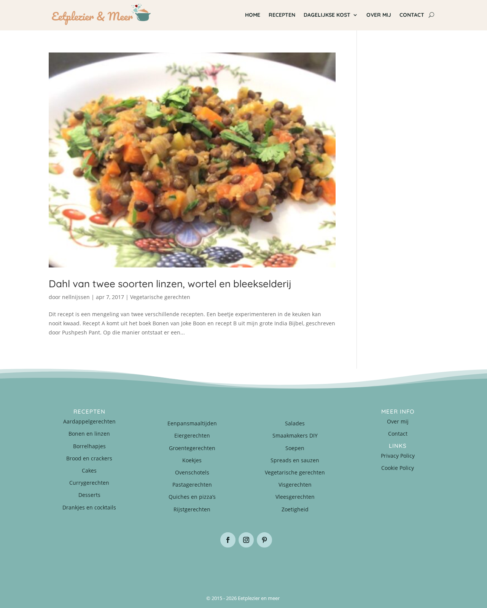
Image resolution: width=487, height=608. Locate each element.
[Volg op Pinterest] (264, 540)
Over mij (378, 14)
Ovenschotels (192, 472)
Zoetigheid (295, 509)
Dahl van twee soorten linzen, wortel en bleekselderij (170, 283)
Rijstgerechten (191, 509)
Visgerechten (295, 484)
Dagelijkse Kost (327, 14)
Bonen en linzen (89, 433)
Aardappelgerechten (89, 421)
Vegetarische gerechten (160, 297)
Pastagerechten (192, 484)
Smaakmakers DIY (295, 435)
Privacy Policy (398, 455)
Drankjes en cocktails (89, 507)
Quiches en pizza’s (192, 496)
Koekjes (192, 460)
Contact (411, 14)
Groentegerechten (192, 448)
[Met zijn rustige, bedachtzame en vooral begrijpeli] (81, 566)
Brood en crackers (89, 458)
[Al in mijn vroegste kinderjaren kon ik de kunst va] (405, 566)
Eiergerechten (192, 435)
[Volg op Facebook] (228, 540)
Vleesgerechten (295, 496)
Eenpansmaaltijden (192, 423)
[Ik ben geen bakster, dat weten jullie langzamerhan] (276, 566)
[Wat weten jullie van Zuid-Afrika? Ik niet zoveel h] (341, 566)
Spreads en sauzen (295, 460)
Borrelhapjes (89, 446)
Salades (295, 423)
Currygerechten (89, 482)
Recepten (282, 14)
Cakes (89, 470)
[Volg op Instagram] (246, 540)
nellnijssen (76, 297)
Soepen (294, 448)
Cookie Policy (397, 467)
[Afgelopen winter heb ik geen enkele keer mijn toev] (211, 566)
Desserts (89, 494)
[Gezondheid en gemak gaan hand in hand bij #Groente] (146, 566)
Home (252, 14)
